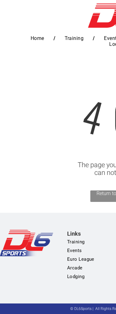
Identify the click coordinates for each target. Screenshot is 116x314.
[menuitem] (38, 38)
